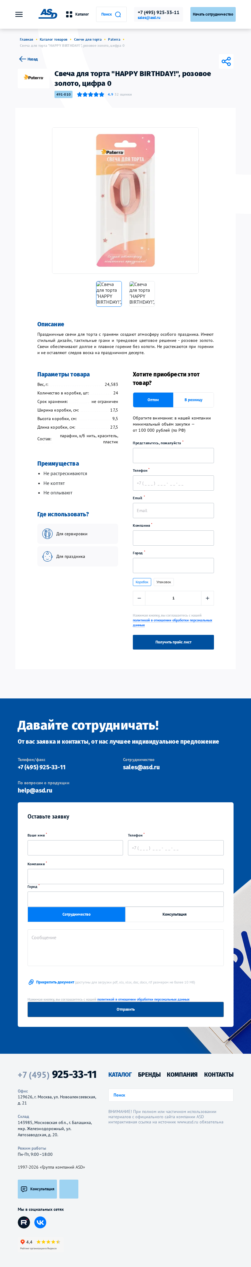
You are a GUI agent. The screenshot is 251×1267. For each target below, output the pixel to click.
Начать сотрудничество (213, 14)
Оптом (153, 399)
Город (138, 553)
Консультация (175, 914)
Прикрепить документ (115, 982)
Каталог (82, 14)
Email (138, 498)
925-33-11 (57, 1074)
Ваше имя (37, 835)
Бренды (149, 1074)
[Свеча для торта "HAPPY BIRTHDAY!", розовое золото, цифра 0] (125, 200)
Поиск (106, 14)
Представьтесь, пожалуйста (157, 443)
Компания (142, 525)
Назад (33, 59)
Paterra (114, 39)
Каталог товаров (53, 39)
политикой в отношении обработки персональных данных (143, 999)
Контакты (219, 1074)
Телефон (140, 470)
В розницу (193, 399)
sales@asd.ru (149, 17)
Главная (26, 39)
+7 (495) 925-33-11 (158, 12)
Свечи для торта (88, 39)
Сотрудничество (76, 914)
